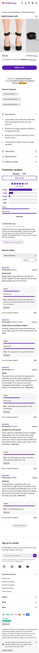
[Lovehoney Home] (9, 3)
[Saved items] (36, 17)
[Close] (36, 642)
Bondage (4, 12)
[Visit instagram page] (20, 566)
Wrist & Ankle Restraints (28, 12)
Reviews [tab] (16, 173)
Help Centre (6, 578)
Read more (29, 387)
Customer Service (9, 574)
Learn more (32, 59)
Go (35, 555)
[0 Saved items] (29, 3)
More (4, 607)
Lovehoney (19, 8)
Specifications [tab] (10, 156)
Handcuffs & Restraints (14, 12)
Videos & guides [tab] (11, 161)
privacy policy (19, 561)
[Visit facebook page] (4, 566)
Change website (7, 650)
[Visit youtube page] (27, 566)
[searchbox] (17, 255)
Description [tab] (9, 151)
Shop (4, 602)
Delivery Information (8, 582)
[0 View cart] (32, 3)
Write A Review (19, 178)
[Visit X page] (12, 566)
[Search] (22, 3)
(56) (35, 56)
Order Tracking (7, 591)
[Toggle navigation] (36, 3)
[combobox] (29, 260)
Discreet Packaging (8, 585)
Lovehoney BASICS (9, 94)
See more (19, 216)
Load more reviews (19, 526)
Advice (4, 597)
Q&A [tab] (24, 173)
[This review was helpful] (35, 313)
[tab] (19, 583)
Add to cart (19, 68)
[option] (12, 35)
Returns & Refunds (8, 588)
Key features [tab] (10, 114)
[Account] (25, 3)
